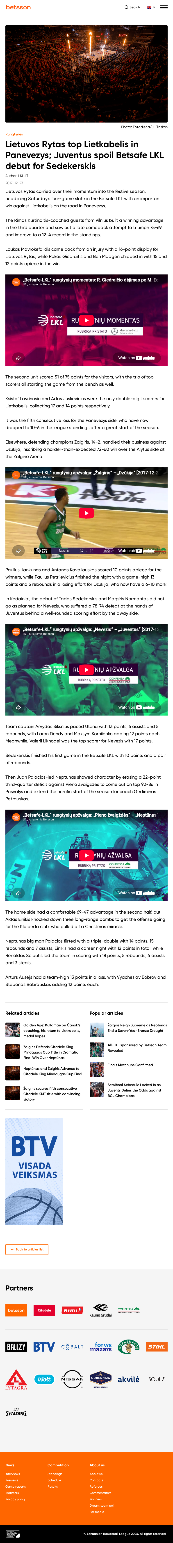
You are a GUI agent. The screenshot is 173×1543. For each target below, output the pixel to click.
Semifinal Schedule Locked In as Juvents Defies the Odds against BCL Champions (134, 1090)
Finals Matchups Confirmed (130, 1065)
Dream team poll (102, 1505)
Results (53, 1486)
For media (97, 1512)
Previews (11, 1480)
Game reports (15, 1486)
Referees (96, 1486)
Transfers (12, 1493)
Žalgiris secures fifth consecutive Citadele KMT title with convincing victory (51, 1093)
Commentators (100, 1493)
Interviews (12, 1474)
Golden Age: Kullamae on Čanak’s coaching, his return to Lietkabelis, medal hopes (51, 1030)
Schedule (54, 1480)
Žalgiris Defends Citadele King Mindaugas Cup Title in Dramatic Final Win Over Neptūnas (50, 1052)
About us (96, 1474)
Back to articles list (29, 1249)
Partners (96, 1499)
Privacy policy (15, 1499)
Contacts (96, 1480)
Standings (55, 1474)
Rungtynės (14, 134)
